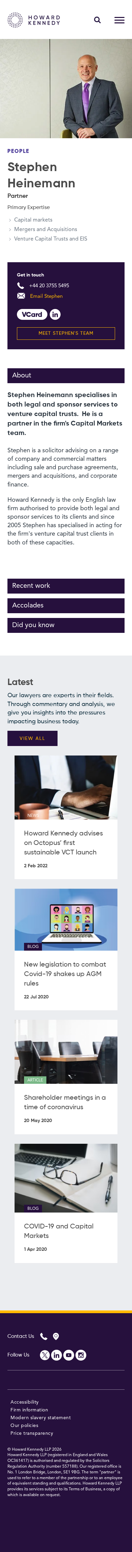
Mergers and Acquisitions (45, 229)
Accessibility (24, 1402)
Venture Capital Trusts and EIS (50, 239)
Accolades (28, 605)
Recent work (31, 586)
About (21, 375)
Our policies (24, 1425)
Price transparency (31, 1433)
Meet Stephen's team (66, 333)
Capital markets (33, 220)
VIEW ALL (32, 738)
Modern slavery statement (40, 1417)
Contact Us (20, 1336)
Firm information (29, 1410)
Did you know (33, 625)
